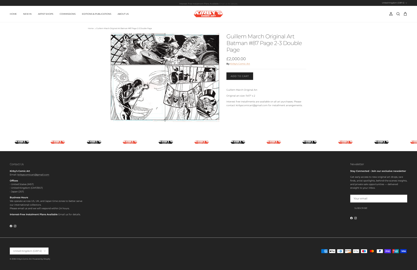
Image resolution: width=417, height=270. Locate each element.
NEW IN (27, 14)
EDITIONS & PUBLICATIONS (96, 14)
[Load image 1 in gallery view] (165, 77)
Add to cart (240, 76)
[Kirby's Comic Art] (208, 14)
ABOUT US (123, 14)
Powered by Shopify (41, 259)
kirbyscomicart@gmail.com (33, 174)
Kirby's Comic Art (240, 63)
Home (91, 28)
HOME (13, 14)
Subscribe (360, 208)
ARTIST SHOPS (45, 14)
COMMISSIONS (68, 14)
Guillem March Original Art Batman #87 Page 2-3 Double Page (124, 28)
